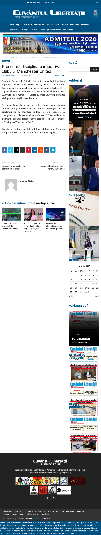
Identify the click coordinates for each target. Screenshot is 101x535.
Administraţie (53, 24)
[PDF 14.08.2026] (84, 398)
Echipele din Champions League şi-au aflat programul (55, 226)
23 (86, 288)
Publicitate (68, 30)
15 (81, 283)
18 (93, 283)
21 (76, 288)
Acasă (4, 57)
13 (71, 283)
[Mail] (97, 2)
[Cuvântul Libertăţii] (50, 13)
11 (93, 279)
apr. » (97, 296)
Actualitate (39, 24)
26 (97, 288)
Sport (42, 30)
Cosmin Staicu (10, 76)
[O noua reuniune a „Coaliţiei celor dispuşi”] (84, 243)
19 (97, 283)
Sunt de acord (80, 533)
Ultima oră (13, 57)
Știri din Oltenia (54, 30)
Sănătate (14, 30)
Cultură (34, 30)
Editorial (28, 24)
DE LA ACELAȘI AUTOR (42, 203)
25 (93, 288)
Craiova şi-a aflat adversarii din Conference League (10, 226)
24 (89, 288)
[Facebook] (93, 2)
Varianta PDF (78, 305)
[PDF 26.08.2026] (84, 363)
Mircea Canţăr (83, 116)
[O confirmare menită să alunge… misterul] (84, 138)
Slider (4, 220)
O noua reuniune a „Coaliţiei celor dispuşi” (84, 110)
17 (89, 283)
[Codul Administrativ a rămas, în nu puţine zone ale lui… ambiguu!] (84, 208)
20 (71, 288)
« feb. (71, 296)
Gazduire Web (38, 519)
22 (81, 288)
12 (97, 279)
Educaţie (24, 30)
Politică (64, 24)
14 (76, 283)
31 (89, 292)
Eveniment (85, 24)
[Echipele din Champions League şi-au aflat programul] (55, 214)
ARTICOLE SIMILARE (14, 203)
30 (86, 292)
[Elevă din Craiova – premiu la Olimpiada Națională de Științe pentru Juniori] (33, 214)
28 (76, 292)
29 (81, 292)
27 (71, 292)
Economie (74, 24)
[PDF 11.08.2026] (84, 433)
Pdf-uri (76, 335)
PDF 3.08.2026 (80, 338)
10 (89, 279)
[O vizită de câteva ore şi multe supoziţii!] (84, 173)
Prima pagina (16, 24)
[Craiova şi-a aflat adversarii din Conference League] (11, 214)
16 (86, 283)
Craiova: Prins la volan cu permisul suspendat (13, 167)
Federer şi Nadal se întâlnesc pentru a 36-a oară (52, 167)
